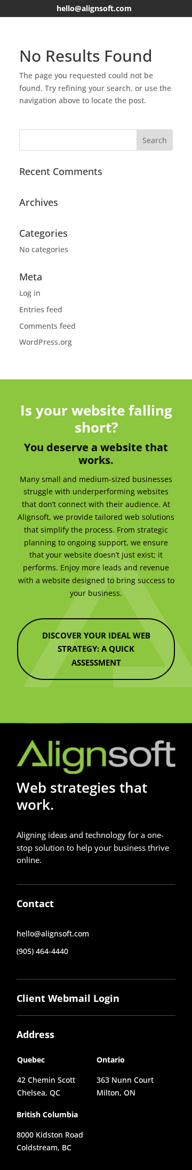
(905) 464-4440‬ (42, 951)
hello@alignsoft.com (94, 8)
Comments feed (47, 326)
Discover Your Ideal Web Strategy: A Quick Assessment (96, 649)
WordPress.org (45, 342)
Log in (30, 293)
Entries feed (40, 309)
